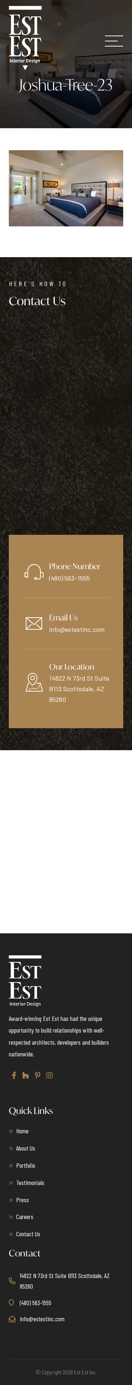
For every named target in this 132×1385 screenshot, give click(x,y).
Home (22, 1131)
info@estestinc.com (76, 629)
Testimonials (30, 1182)
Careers (24, 1216)
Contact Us (28, 1234)
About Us (25, 1148)
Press (22, 1200)
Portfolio (25, 1165)
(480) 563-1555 (69, 578)
